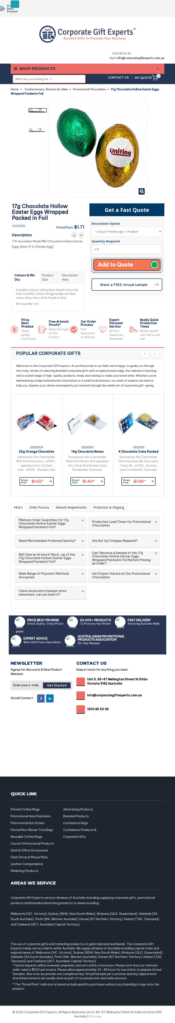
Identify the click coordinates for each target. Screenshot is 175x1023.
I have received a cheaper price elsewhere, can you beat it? (42, 592)
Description (22, 235)
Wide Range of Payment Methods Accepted (44, 575)
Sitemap (95, 1016)
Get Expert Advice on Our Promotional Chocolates (121, 575)
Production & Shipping (108, 507)
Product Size (48, 277)
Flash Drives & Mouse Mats (29, 857)
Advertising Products (78, 809)
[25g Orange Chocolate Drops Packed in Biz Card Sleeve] (36, 422)
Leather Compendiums (27, 864)
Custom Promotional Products (32, 843)
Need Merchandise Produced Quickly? (47, 541)
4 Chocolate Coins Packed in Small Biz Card (138, 452)
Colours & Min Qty (24, 277)
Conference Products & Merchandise (79, 830)
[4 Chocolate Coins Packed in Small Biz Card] (138, 422)
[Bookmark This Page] (82, 234)
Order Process (39, 507)
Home (15, 89)
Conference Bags (75, 823)
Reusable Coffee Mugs (26, 837)
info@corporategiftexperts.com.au (140, 58)
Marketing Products (24, 871)
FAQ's (18, 507)
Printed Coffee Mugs (25, 809)
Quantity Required (106, 241)
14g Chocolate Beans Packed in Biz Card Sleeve (87, 452)
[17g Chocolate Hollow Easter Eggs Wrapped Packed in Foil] (38, 110)
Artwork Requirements (71, 507)
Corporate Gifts (74, 837)
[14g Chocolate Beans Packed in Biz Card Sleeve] (87, 422)
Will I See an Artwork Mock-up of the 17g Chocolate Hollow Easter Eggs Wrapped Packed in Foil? (47, 558)
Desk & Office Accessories (29, 850)
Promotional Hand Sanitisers (31, 816)
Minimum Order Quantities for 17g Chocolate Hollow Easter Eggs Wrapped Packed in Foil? (44, 523)
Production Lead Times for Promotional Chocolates (121, 523)
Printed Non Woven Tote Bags (32, 830)
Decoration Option (106, 224)
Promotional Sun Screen (28, 823)
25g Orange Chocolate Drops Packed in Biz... (36, 452)
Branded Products (76, 816)
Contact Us (118, 77)
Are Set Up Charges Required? (114, 541)
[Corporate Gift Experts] (87, 33)
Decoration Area (70, 277)
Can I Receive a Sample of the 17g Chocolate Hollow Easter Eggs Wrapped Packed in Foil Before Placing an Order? (121, 558)
